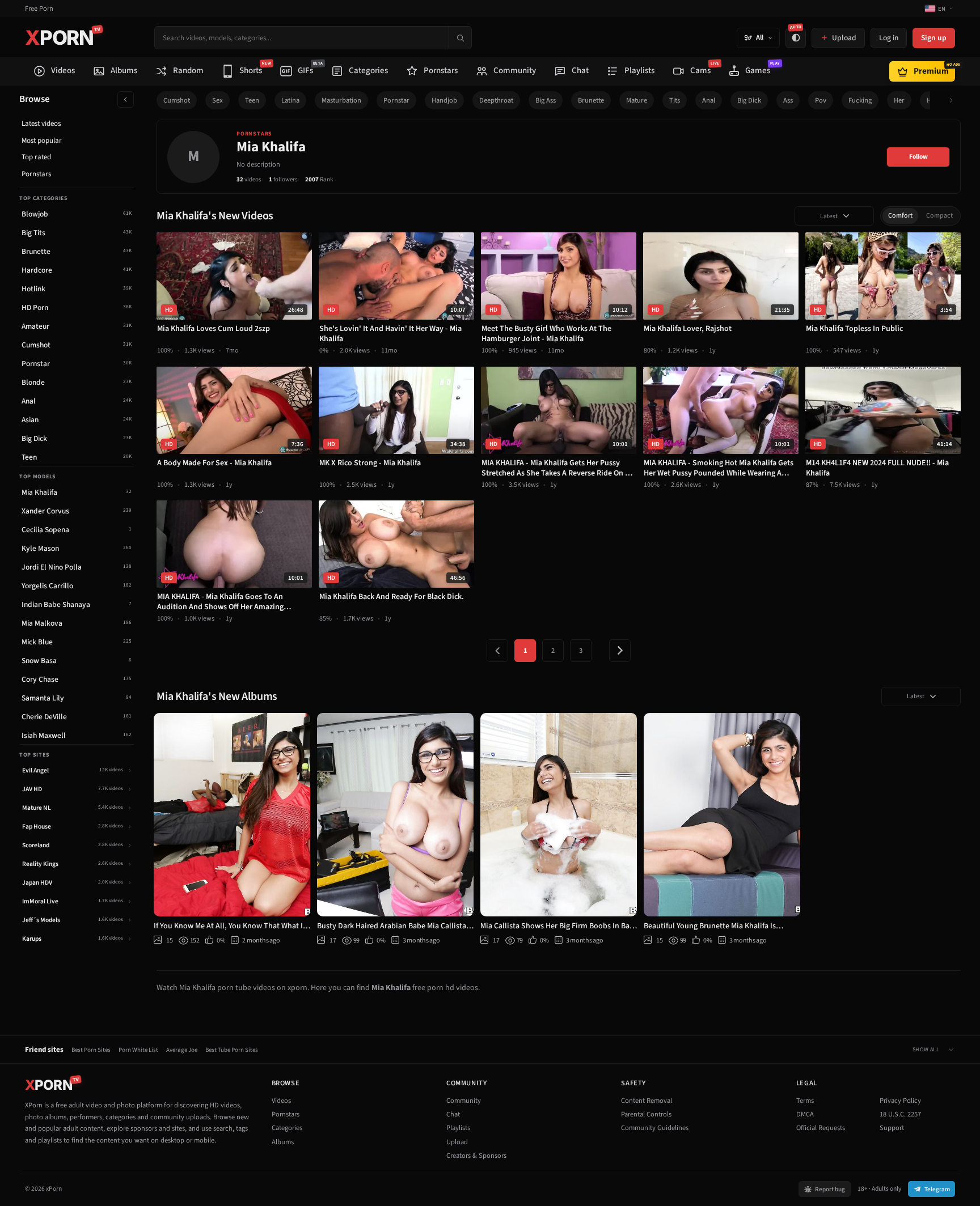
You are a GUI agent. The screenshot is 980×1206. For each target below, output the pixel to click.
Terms (805, 1100)
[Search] (460, 38)
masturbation (341, 100)
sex (217, 100)
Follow (918, 157)
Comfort (900, 215)
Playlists (458, 1128)
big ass (545, 100)
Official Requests (820, 1128)
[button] (954, 101)
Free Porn (39, 8)
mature (636, 100)
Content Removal (646, 1100)
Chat (453, 1114)
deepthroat (496, 100)
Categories (287, 1128)
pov (820, 100)
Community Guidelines (654, 1128)
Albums (283, 1142)
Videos (281, 1100)
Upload (457, 1142)
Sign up (934, 37)
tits (674, 100)
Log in (888, 37)
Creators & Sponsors (476, 1155)
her (899, 100)
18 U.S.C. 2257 (900, 1114)
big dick (749, 100)
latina (290, 100)
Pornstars (36, 174)
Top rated (36, 157)
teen (252, 100)
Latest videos (41, 123)
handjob (444, 100)
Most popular (42, 140)
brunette (591, 100)
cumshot (176, 100)
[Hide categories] (125, 99)
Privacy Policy (900, 1100)
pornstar (396, 100)
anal (708, 100)
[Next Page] (620, 650)
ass (788, 100)
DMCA (805, 1114)
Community (463, 1100)
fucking (860, 100)
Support (892, 1128)
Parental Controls (646, 1114)
